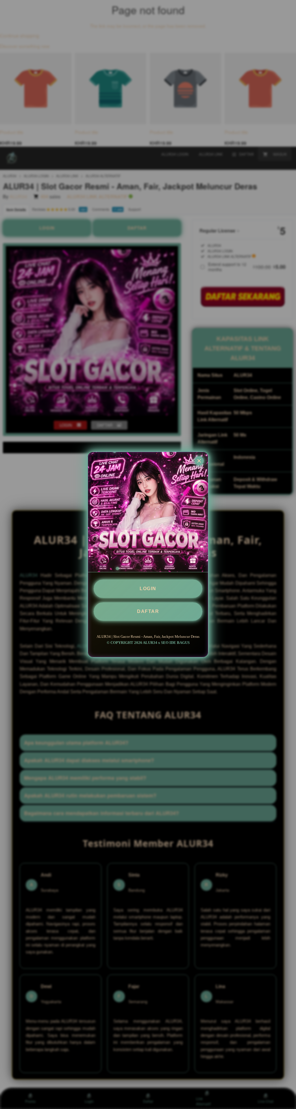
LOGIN (148, 588)
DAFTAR (148, 611)
